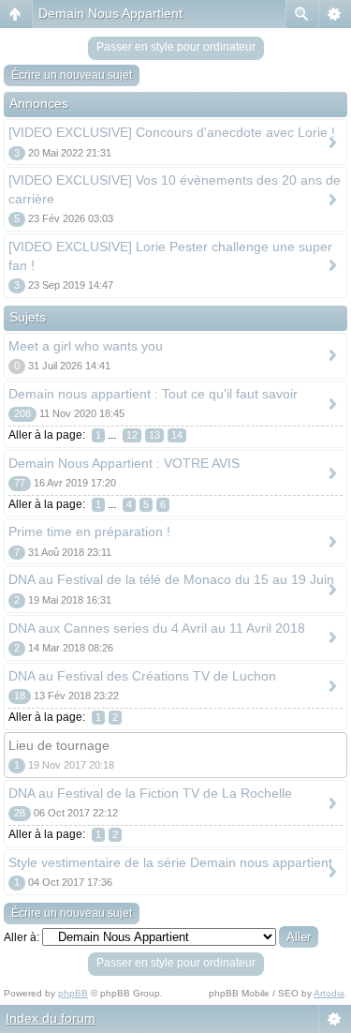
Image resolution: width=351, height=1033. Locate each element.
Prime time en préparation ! (89, 531)
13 (154, 435)
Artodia (329, 993)
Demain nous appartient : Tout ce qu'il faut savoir (153, 393)
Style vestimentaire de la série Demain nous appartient (170, 862)
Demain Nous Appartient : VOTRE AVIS (124, 463)
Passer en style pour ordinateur (176, 46)
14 (177, 435)
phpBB (73, 993)
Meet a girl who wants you (85, 345)
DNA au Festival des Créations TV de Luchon (142, 675)
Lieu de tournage (59, 745)
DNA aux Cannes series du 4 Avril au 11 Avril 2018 (156, 628)
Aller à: (21, 937)
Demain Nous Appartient (110, 13)
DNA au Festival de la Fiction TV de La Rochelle (150, 793)
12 (132, 435)
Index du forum (50, 1018)
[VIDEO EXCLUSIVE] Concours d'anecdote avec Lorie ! (171, 132)
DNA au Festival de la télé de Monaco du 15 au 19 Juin (171, 579)
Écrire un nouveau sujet (71, 75)
